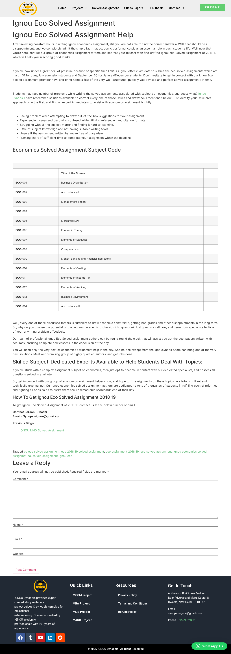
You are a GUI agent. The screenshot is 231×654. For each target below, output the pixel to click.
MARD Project (82, 620)
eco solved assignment (156, 451)
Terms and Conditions (133, 603)
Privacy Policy (127, 595)
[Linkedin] (50, 637)
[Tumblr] (30, 637)
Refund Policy (127, 612)
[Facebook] (20, 637)
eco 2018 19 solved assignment (82, 451)
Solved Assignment (105, 8)
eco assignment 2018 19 (122, 451)
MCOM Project (82, 595)
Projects (77, 8)
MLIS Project (81, 612)
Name (18, 524)
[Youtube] (40, 637)
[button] (79, 8)
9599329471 (187, 620)
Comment (20, 478)
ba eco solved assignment (42, 451)
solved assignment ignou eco (52, 456)
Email (17, 539)
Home (62, 8)
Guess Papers (133, 8)
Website (18, 553)
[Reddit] (60, 637)
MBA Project (81, 603)
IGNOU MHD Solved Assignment (42, 430)
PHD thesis (156, 8)
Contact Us (176, 8)
